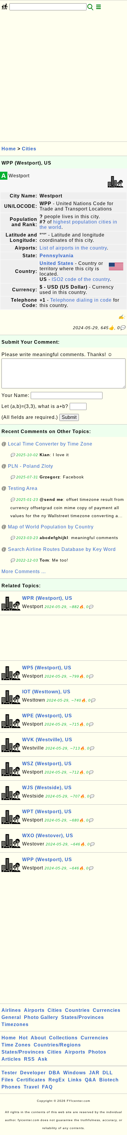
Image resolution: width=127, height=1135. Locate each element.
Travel (31, 1086)
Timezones (15, 1024)
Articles (11, 1059)
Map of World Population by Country (51, 526)
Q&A (90, 1079)
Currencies (107, 1010)
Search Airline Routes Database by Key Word (62, 549)
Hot (23, 1037)
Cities (29, 148)
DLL (107, 1072)
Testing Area (23, 488)
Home (8, 148)
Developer (33, 1072)
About (38, 1037)
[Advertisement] (63, 78)
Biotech (109, 1079)
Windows (74, 1072)
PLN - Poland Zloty (30, 466)
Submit (69, 417)
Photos (97, 1051)
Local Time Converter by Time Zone (50, 443)
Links (75, 1079)
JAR (94, 1072)
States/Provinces (82, 1017)
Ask (43, 1059)
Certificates (31, 1079)
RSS (29, 1059)
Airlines (11, 1010)
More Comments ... (23, 571)
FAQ (47, 1086)
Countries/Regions (57, 1044)
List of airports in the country (73, 247)
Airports (34, 1010)
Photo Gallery (41, 1017)
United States (57, 263)
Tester (9, 1072)
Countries (77, 1010)
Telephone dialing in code (81, 300)
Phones (11, 1086)
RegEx (56, 1079)
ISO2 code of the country (81, 279)
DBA (54, 1072)
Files (7, 1079)
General (11, 1017)
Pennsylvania (57, 255)
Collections (63, 1037)
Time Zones (16, 1044)
